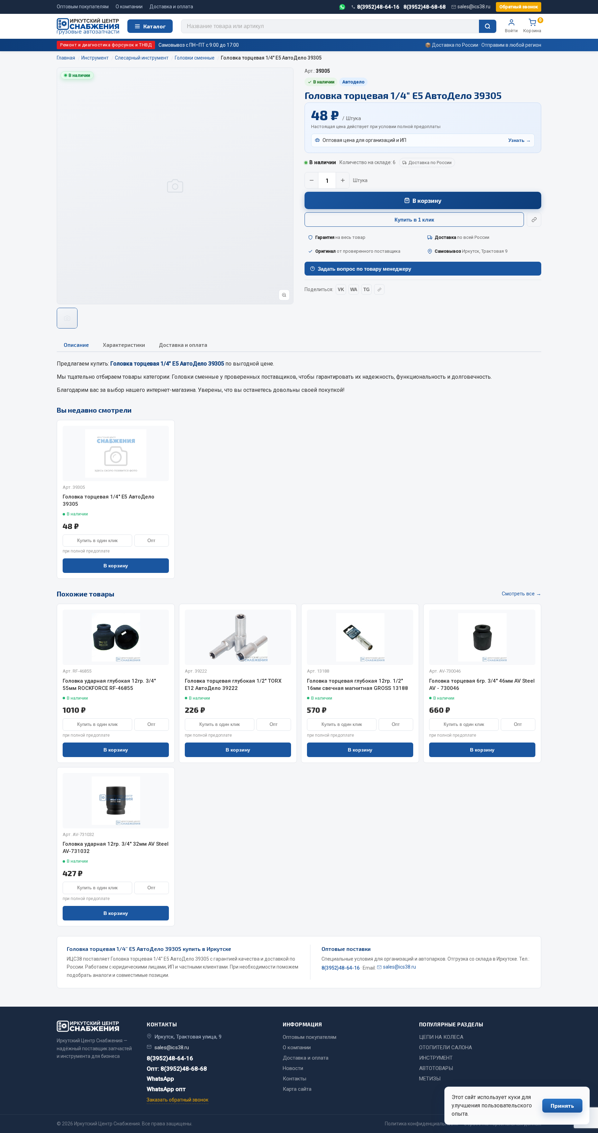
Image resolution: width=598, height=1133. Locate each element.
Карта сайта (297, 1089)
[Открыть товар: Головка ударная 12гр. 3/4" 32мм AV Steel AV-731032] (116, 800)
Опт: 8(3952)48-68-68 (177, 1068)
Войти (511, 30)
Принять (562, 1105)
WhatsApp (160, 1078)
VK (341, 289)
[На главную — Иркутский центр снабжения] (88, 26)
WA (353, 289)
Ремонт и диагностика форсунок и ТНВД (106, 44)
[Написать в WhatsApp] (342, 6)
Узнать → (519, 140)
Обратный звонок (518, 6)
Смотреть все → (521, 594)
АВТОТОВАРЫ (436, 1068)
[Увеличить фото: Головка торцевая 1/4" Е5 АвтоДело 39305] (284, 294)
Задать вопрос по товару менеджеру (364, 269)
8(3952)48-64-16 (378, 7)
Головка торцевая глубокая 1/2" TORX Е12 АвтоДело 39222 (233, 684)
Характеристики (124, 345)
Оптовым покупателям (83, 6)
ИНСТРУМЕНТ (436, 1058)
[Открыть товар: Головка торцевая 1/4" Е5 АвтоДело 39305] (116, 453)
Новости (293, 1068)
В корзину (427, 200)
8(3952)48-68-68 (425, 7)
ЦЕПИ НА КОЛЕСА (441, 1037)
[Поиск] (487, 26)
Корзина (532, 26)
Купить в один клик (97, 540)
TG (366, 289)
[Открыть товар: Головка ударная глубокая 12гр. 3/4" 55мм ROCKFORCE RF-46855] (116, 637)
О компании (129, 6)
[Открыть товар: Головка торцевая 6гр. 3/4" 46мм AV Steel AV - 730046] (482, 637)
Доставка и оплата (171, 6)
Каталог (154, 26)
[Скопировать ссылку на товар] (534, 219)
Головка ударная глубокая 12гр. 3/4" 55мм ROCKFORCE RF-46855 (109, 684)
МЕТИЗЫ (430, 1079)
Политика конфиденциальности (421, 1123)
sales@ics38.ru (473, 6)
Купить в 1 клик (414, 220)
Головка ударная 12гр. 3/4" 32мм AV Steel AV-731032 (116, 847)
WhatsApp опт (166, 1089)
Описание (76, 345)
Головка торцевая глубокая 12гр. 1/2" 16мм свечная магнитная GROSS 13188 (357, 684)
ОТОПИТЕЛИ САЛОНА (445, 1047)
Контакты (294, 1079)
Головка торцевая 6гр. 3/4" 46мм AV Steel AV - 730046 (482, 684)
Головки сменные (195, 377)
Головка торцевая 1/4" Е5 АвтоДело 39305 (108, 500)
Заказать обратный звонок (177, 1100)
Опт (151, 540)
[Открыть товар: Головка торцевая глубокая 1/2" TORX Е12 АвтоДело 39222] (238, 637)
